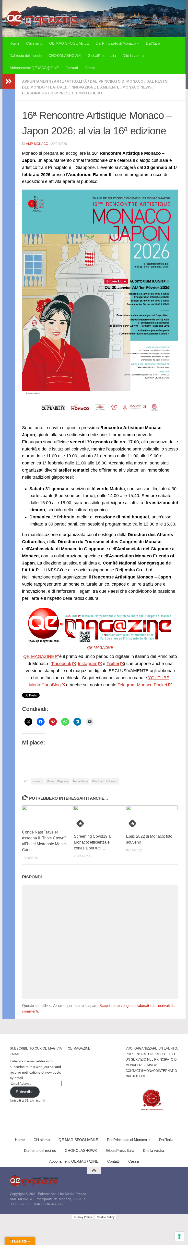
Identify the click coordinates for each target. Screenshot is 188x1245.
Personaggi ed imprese (46, 93)
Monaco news (137, 87)
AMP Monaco (37, 144)
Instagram (87, 663)
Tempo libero (88, 93)
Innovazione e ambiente (94, 87)
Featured (58, 87)
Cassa (90, 68)
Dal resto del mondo (26, 55)
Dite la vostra (133, 55)
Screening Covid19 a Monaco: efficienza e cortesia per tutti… (92, 842)
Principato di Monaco (104, 781)
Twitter (112, 663)
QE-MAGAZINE (100, 648)
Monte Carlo (80, 781)
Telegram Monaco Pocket (142, 684)
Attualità (77, 81)
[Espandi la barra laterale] (8, 81)
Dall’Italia (153, 43)
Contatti (72, 68)
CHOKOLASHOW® (64, 55)
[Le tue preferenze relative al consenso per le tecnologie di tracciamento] (179, 1236)
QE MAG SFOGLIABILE (69, 43)
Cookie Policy (106, 1217)
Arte (59, 81)
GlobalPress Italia (102, 55)
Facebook (61, 663)
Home (14, 43)
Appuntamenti (36, 81)
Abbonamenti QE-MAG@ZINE (34, 68)
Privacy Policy (83, 1217)
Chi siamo (34, 43)
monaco (37, 781)
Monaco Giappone (58, 781)
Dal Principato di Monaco (116, 43)
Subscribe (25, 1092)
